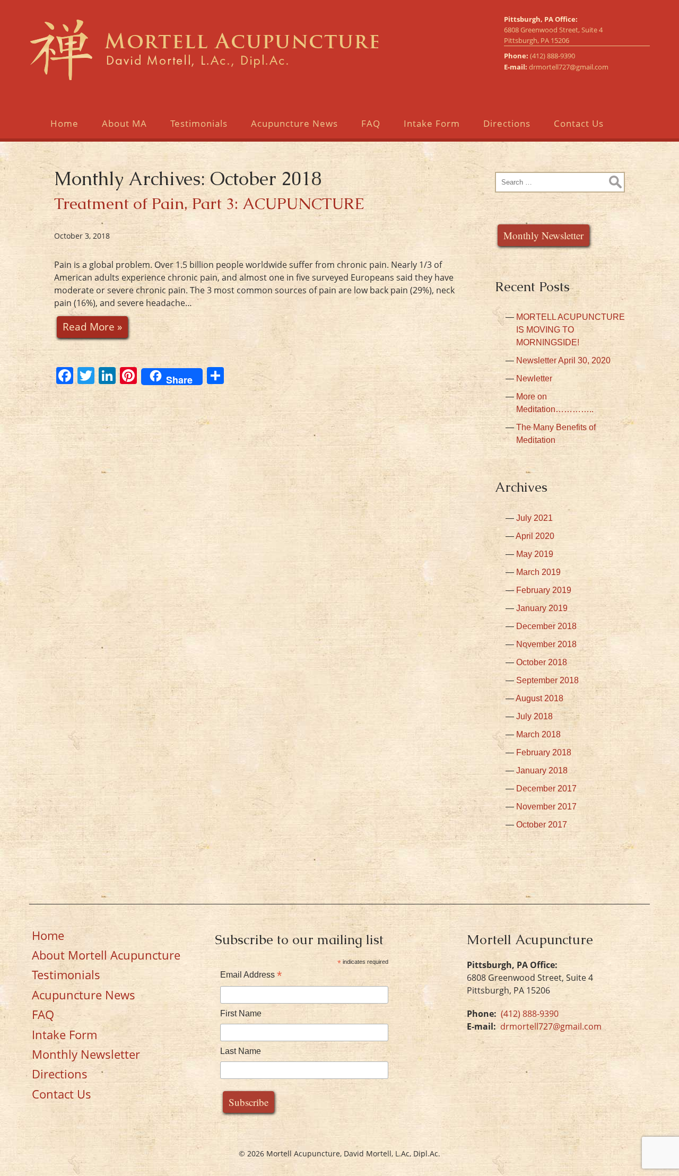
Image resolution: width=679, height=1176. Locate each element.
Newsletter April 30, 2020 (563, 360)
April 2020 (535, 536)
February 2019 (543, 590)
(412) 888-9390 (552, 55)
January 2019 (542, 608)
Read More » (92, 327)
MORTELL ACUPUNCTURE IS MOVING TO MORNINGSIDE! (570, 329)
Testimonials (199, 123)
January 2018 (542, 770)
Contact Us (579, 123)
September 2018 (547, 680)
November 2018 (546, 644)
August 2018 (539, 698)
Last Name (240, 1051)
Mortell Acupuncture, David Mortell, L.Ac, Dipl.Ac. (203, 49)
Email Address (251, 975)
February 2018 (543, 752)
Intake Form (432, 123)
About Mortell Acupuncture (106, 955)
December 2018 (546, 626)
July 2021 (534, 517)
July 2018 (534, 716)
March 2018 (538, 734)
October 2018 (541, 662)
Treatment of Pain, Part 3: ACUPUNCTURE (209, 203)
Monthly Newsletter (543, 235)
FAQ (370, 123)
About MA (124, 123)
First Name (241, 1013)
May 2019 (534, 554)
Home (64, 123)
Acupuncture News (294, 123)
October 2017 (541, 824)
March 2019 (538, 572)
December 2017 (546, 788)
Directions (506, 123)
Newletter (534, 378)
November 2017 (546, 806)
